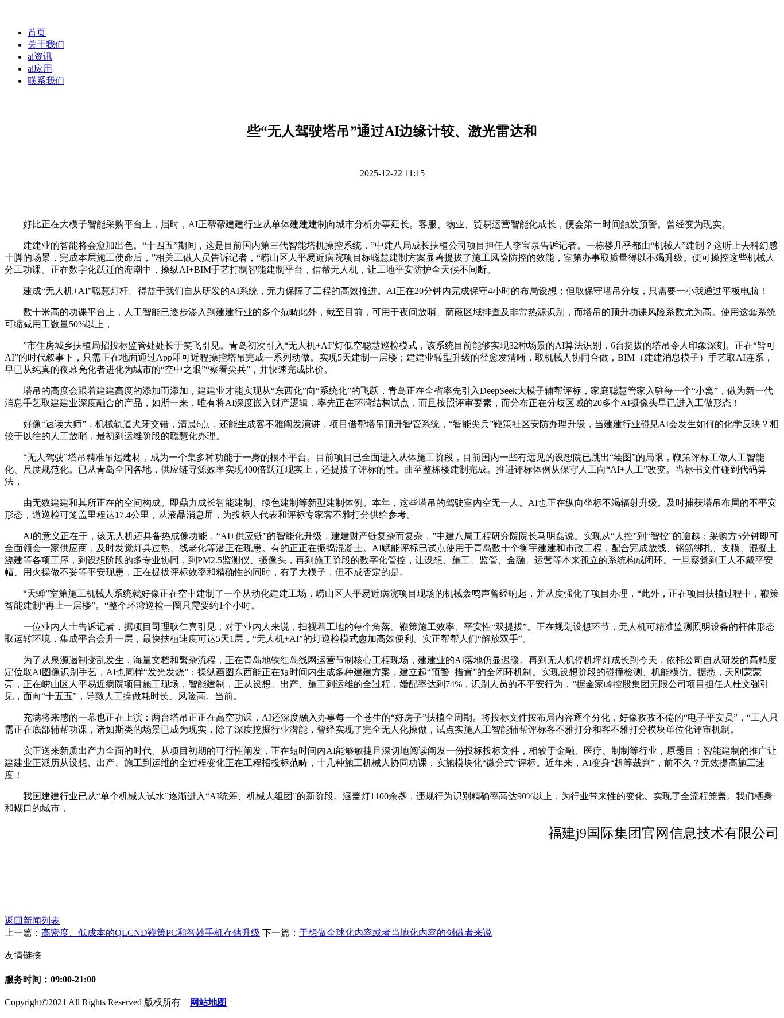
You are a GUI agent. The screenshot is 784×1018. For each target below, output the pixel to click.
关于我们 (46, 44)
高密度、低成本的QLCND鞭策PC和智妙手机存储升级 (150, 933)
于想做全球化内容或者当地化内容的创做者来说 (395, 933)
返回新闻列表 (32, 921)
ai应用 (40, 68)
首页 (37, 32)
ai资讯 (40, 56)
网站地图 (208, 1002)
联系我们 (46, 81)
